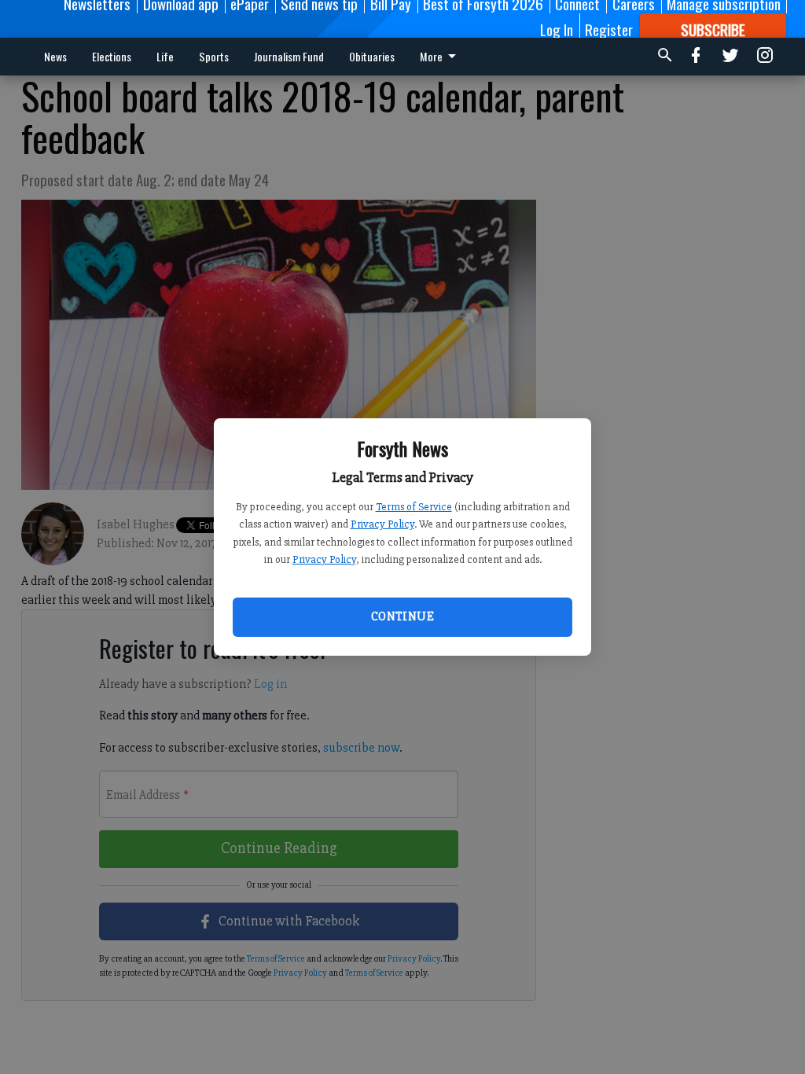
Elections (111, 56)
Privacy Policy (382, 524)
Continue (402, 616)
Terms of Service (414, 506)
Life (165, 56)
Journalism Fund (289, 56)
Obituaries (372, 56)
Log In (556, 29)
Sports (214, 56)
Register (609, 29)
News (55, 56)
